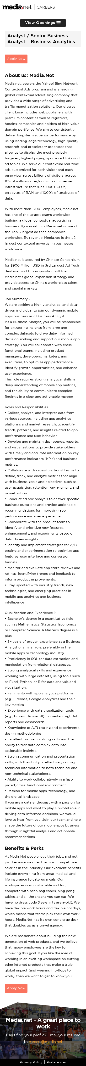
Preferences (56, 1062)
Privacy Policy (31, 1062)
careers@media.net (45, 1042)
